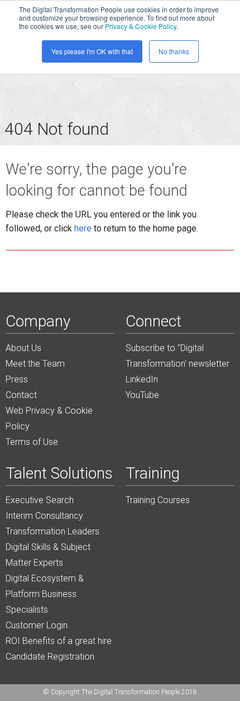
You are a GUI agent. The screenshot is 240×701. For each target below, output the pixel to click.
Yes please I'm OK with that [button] (92, 51)
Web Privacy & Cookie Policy (49, 418)
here (83, 228)
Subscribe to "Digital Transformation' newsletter (177, 356)
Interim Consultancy (44, 515)
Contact (21, 395)
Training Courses (158, 500)
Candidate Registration (50, 656)
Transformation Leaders (52, 531)
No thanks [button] (174, 51)
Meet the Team (35, 363)
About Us (23, 348)
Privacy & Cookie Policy (140, 26)
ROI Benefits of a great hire (59, 641)
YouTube (142, 395)
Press (17, 379)
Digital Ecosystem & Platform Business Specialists (45, 594)
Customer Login (37, 625)
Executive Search (40, 500)
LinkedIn (142, 379)
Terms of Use (32, 442)
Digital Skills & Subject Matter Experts (48, 555)
